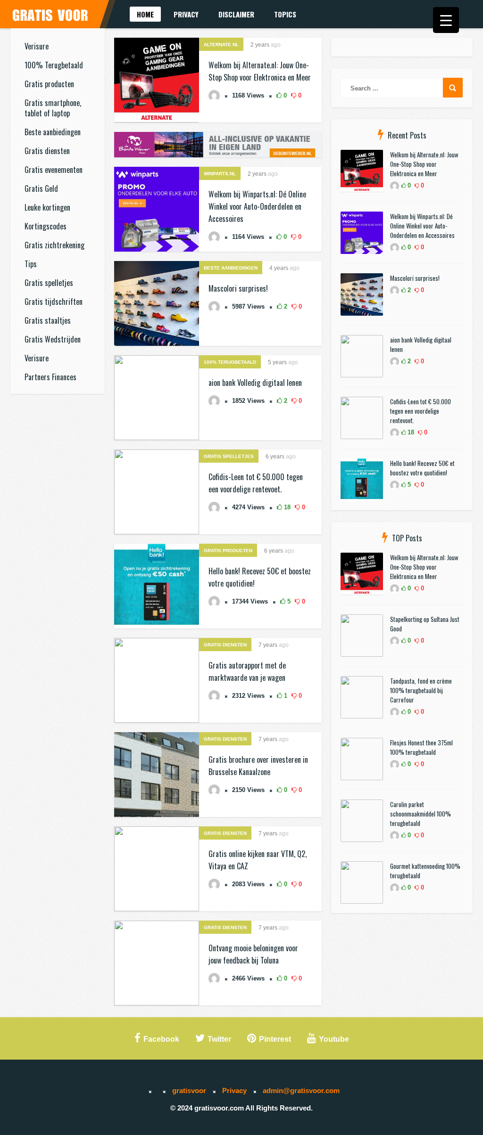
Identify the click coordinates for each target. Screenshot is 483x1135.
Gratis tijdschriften (54, 301)
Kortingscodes (46, 226)
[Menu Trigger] (446, 20)
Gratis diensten (47, 150)
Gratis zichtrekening (54, 245)
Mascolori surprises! (238, 288)
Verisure (37, 46)
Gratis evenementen (54, 169)
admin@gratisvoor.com (301, 1090)
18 (286, 507)
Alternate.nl (221, 44)
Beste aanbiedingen (53, 132)
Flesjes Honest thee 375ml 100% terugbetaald (421, 747)
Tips (31, 263)
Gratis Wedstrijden (53, 339)
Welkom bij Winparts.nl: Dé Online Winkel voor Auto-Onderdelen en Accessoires (257, 206)
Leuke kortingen (47, 207)
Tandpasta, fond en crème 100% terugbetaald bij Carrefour (421, 690)
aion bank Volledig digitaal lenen (255, 382)
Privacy (186, 14)
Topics (285, 14)
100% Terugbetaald (54, 65)
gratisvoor (189, 1090)
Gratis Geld (41, 188)
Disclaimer (236, 14)
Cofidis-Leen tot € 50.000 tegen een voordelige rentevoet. (420, 411)
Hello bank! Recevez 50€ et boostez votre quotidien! (422, 467)
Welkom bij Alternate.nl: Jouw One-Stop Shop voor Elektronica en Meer (424, 164)
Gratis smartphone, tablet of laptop (53, 108)
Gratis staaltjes (48, 320)
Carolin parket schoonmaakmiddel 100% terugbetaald (420, 814)
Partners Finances (50, 377)
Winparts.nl (220, 173)
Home (145, 14)
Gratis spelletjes (49, 282)
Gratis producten (49, 84)
